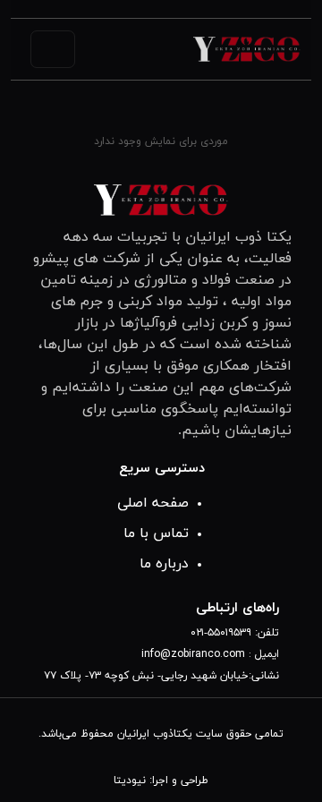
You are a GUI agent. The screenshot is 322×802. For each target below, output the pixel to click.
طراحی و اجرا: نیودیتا (161, 780)
